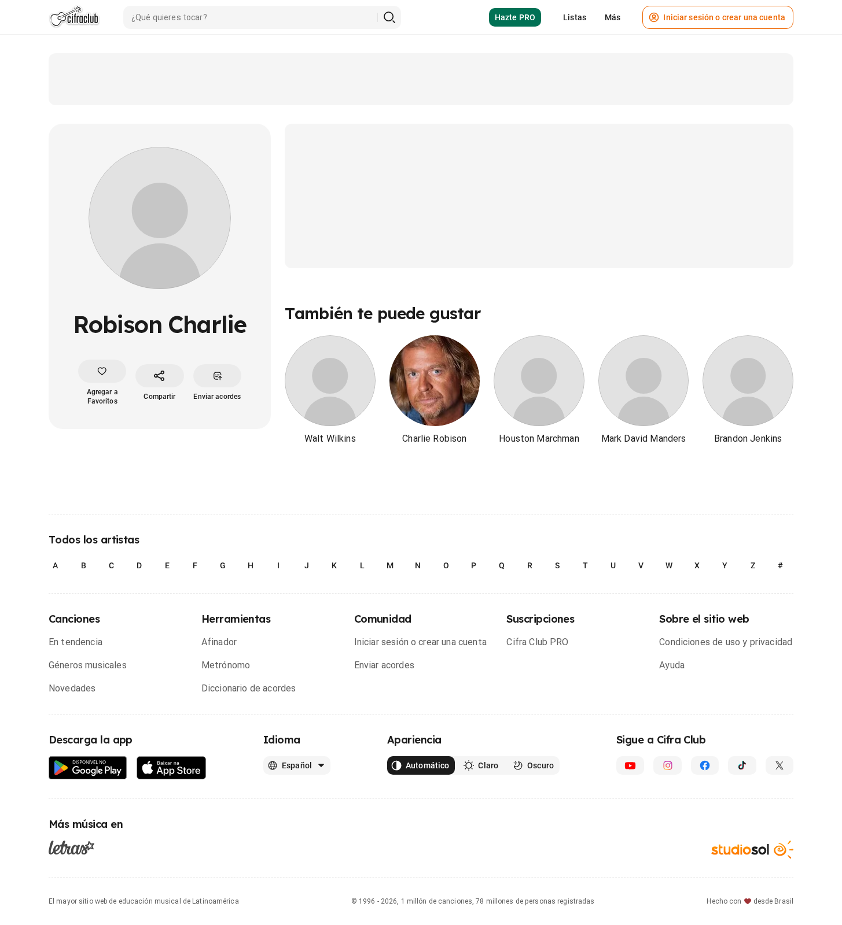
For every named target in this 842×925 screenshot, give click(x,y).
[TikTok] (742, 765)
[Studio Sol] (752, 850)
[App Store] (172, 768)
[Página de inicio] (74, 17)
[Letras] (71, 847)
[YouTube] (630, 765)
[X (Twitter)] (779, 765)
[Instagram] (667, 765)
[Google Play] (88, 768)
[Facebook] (705, 765)
